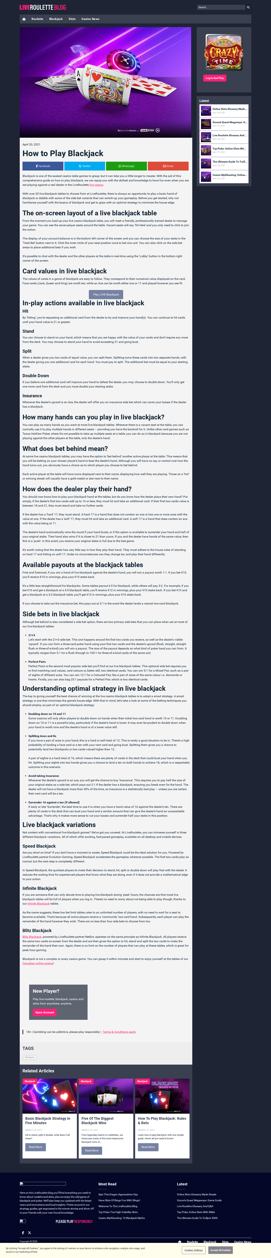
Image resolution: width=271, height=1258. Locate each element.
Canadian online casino (37, 963)
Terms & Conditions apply (119, 1032)
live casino (96, 185)
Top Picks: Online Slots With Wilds (196, 1212)
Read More (35, 1147)
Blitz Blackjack (31, 937)
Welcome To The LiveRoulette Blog (117, 1206)
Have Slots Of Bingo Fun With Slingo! (119, 1200)
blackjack (30, 1057)
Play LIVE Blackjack (106, 294)
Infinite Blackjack (38, 903)
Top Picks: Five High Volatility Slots (118, 1212)
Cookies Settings (194, 1250)
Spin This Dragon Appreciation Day (118, 1194)
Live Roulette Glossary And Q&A (195, 1206)
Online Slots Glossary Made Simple (196, 1194)
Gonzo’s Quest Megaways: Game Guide (199, 1200)
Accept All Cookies (220, 1250)
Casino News (90, 19)
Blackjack (56, 19)
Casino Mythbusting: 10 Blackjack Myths (121, 1218)
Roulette (37, 19)
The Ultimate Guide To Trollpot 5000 (197, 1218)
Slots (72, 19)
